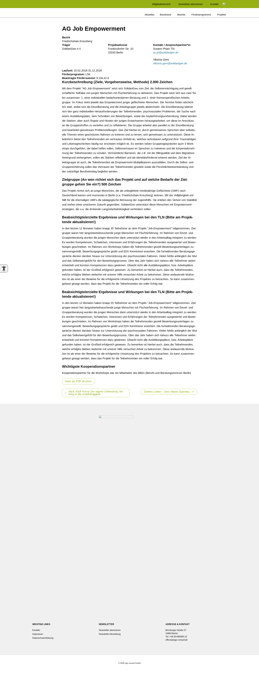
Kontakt (214, 4)
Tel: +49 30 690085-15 (176, 636)
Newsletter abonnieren (190, 4)
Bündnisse (165, 14)
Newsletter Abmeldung (110, 634)
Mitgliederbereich (161, 4)
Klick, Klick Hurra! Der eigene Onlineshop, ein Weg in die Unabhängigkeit (96, 393)
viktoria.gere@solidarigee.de (170, 63)
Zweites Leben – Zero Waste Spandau (167, 391)
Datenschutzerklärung (42, 638)
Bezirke (181, 14)
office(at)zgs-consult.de (177, 640)
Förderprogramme (201, 14)
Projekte (221, 14)
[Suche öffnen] (224, 4)
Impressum (37, 634)
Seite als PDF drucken (78, 381)
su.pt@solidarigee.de (165, 52)
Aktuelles (149, 14)
